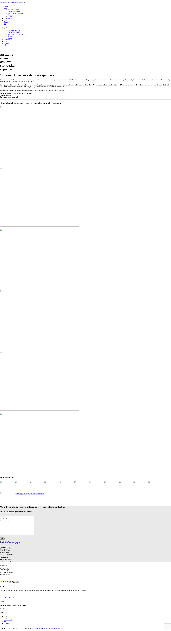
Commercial (8, 620)
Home (6, 616)
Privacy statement (54, 628)
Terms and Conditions (41, 628)
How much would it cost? (7, 598)
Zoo (5, 621)
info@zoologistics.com (12, 542)
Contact (6, 623)
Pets (5, 618)
